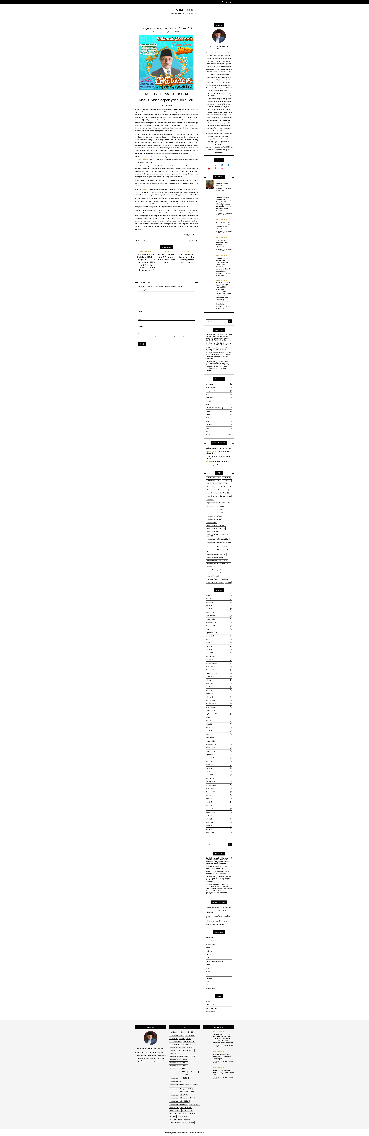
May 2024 (219, 687)
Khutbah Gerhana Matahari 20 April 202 (219, 503)
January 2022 (219, 782)
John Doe (209, 461)
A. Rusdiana (184, 10)
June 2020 (219, 822)
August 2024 (219, 677)
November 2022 (219, 748)
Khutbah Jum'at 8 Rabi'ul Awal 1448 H (219, 543)
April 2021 (219, 805)
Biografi (219, 401)
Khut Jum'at (223, 561)
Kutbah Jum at (212, 567)
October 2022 (219, 751)
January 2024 (219, 700)
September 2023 (219, 714)
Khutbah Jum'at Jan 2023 (215, 558)
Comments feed (211, 1008)
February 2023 (219, 738)
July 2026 (219, 599)
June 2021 (219, 799)
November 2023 (219, 707)
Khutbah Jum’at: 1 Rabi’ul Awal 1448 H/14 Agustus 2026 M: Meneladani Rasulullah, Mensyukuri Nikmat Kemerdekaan (223, 264)
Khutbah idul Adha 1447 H (215, 513)
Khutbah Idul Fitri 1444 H (215, 516)
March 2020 (219, 833)
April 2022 (219, 771)
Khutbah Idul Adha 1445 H (215, 510)
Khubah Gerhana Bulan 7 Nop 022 (218, 493)
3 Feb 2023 (226, 478)
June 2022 (219, 765)
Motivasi (220, 573)
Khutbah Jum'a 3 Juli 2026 (216, 528)
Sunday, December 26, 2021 (171, 32)
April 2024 (219, 690)
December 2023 (219, 704)
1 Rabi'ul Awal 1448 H (213, 478)
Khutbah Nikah (212, 561)
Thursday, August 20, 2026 (224, 214)
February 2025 (219, 656)
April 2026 (219, 609)
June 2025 (219, 643)
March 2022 (219, 775)
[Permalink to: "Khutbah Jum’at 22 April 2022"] (210, 184)
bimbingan (219, 398)
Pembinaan (225, 579)
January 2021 (219, 809)
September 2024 (219, 673)
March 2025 (219, 653)
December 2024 (219, 663)
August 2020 (219, 816)
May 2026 (219, 606)
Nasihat (160, 25)
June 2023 (219, 724)
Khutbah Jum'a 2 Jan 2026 (216, 525)
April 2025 (219, 650)
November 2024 (219, 666)
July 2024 (219, 680)
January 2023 (219, 741)
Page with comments (222, 461)
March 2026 (219, 612)
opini (219, 421)
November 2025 (219, 626)
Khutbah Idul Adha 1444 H (215, 507)
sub (219, 431)
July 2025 (219, 639)
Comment (142, 290)
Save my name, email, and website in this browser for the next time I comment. (164, 337)
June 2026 (219, 602)
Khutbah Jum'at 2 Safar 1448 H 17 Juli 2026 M (218, 535)
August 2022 (219, 758)
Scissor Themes (177, 1133)
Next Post (192, 241)
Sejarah (228, 582)
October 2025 (219, 629)
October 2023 (219, 711)
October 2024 (219, 670)
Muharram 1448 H (213, 579)
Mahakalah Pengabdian (215, 570)
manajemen (211, 573)
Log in (208, 1001)
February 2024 (219, 697)
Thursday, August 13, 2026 (224, 274)
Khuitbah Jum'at (225, 496)
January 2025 (219, 660)
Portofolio (219, 425)
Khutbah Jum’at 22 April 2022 (223, 185)
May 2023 (219, 727)
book (219, 404)
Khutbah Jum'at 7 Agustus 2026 (218, 539)
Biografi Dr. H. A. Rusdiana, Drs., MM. (218, 457)
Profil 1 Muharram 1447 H (215, 582)
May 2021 (219, 802)
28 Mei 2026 (227, 481)
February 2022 (219, 778)
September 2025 (219, 633)
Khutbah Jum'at (212, 531)
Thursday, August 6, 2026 (224, 307)
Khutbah (219, 411)
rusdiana (158, 32)
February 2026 (219, 616)
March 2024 (219, 694)
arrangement (219, 391)
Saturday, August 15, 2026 (224, 232)
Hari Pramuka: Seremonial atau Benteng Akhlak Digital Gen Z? (186, 258)
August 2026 (219, 595)
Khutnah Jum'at (212, 564)
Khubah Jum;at (212, 496)
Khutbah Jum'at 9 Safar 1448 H (217, 547)
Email (140, 319)
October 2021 (219, 792)
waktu (145, 189)
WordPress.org (210, 1012)
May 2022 (219, 768)
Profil (219, 428)
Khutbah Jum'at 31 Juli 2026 (216, 555)
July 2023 (219, 721)
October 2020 (219, 812)
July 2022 (219, 761)
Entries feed (210, 1005)
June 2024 (219, 683)
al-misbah (219, 384)
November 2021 (219, 788)
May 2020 (219, 826)
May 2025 (219, 646)
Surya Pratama (211, 451)
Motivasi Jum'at (212, 576)
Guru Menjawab (226, 487)
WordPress (200, 1133)
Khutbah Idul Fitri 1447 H (215, 519)
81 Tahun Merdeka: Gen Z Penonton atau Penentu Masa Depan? (166, 258)
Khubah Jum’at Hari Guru (222, 448)
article (219, 394)
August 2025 (219, 636)
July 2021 (219, 795)
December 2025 (219, 622)
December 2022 (219, 744)
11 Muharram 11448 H (213, 481)
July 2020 (219, 819)
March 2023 (219, 734)
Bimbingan (210, 484)
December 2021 (219, 785)
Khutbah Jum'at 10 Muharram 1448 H (218, 551)
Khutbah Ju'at (211, 522)
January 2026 (219, 619)
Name (140, 311)
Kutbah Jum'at (225, 564)
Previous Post (142, 241)
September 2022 (219, 755)
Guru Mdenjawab (212, 487)
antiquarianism (219, 387)
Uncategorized (170, 25)
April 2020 (219, 829)
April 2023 (219, 731)
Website (140, 327)
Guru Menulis (211, 490)
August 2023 (219, 717)
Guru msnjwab (223, 490)
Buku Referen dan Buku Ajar (219, 408)
